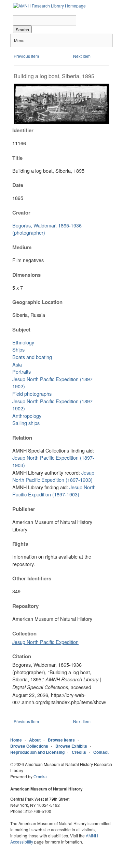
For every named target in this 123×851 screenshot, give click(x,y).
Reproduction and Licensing (37, 752)
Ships (18, 349)
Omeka (40, 776)
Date (17, 185)
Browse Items (61, 740)
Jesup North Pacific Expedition (45, 641)
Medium (21, 247)
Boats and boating (32, 356)
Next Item (82, 56)
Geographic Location (37, 302)
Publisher (23, 509)
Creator (21, 212)
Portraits (21, 371)
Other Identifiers (31, 578)
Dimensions (26, 274)
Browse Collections (29, 746)
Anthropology (26, 415)
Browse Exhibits (71, 746)
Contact (101, 752)
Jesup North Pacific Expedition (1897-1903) (53, 476)
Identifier (22, 130)
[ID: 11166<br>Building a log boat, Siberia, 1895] (61, 122)
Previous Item (26, 56)
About (35, 740)
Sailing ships (26, 422)
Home (16, 740)
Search (22, 29)
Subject (21, 329)
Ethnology (23, 342)
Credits (79, 752)
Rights (20, 543)
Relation (22, 437)
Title (17, 157)
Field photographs (32, 393)
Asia (17, 364)
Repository (25, 606)
